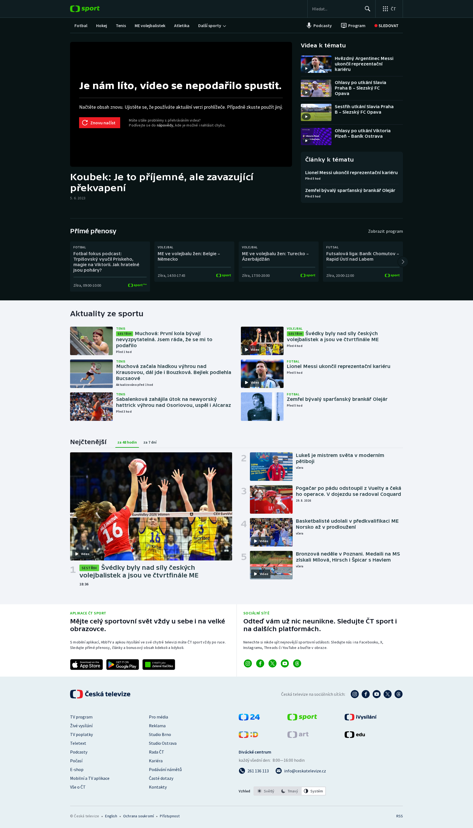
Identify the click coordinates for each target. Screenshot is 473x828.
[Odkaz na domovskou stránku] (93, 8)
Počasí (76, 760)
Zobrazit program (385, 231)
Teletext (78, 743)
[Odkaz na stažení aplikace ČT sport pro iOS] (86, 664)
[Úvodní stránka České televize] (100, 694)
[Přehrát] (306, 68)
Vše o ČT (78, 787)
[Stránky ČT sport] (302, 718)
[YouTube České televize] (376, 694)
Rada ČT (156, 752)
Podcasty (78, 752)
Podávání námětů (165, 769)
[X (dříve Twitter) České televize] (387, 694)
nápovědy (165, 125)
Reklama (157, 725)
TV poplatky (81, 734)
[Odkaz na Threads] (297, 663)
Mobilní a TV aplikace (89, 778)
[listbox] (289, 791)
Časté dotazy (161, 778)
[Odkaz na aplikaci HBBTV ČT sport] (158, 664)
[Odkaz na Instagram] (247, 663)
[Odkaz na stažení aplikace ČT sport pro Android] (122, 664)
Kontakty (158, 787)
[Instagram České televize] (354, 694)
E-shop (76, 769)
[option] (266, 791)
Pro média (158, 717)
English (111, 815)
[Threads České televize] (398, 694)
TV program (81, 717)
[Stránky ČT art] (297, 736)
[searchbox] (336, 9)
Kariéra (156, 760)
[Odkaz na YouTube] (284, 663)
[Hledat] (367, 9)
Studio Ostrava (163, 743)
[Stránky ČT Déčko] (248, 736)
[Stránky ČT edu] (355, 736)
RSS (399, 815)
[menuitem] (81, 25)
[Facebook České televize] (365, 694)
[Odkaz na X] (272, 663)
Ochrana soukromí (138, 815)
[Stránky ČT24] (249, 718)
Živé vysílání (81, 725)
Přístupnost (170, 815)
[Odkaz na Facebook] (260, 663)
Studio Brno (160, 734)
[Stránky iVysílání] (361, 718)
